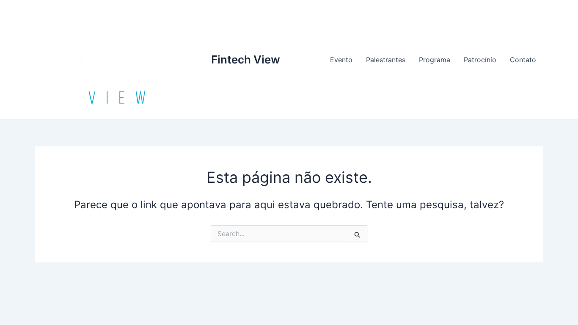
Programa (434, 59)
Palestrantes (385, 59)
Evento (341, 59)
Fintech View (245, 59)
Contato (523, 59)
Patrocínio (480, 59)
